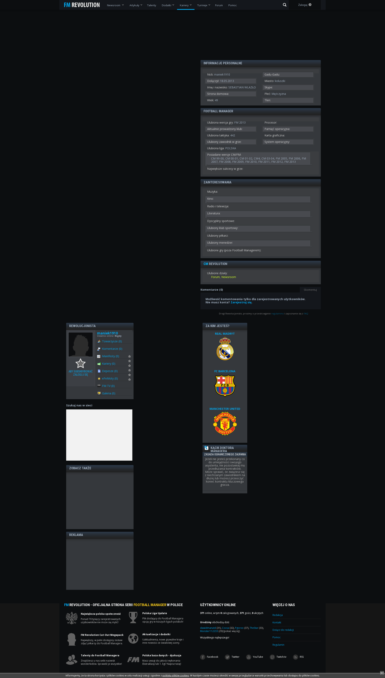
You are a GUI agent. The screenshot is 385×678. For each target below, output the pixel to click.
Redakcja (278, 615)
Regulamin (278, 644)
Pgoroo (241, 628)
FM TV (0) (108, 386)
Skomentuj (310, 289)
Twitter (235, 657)
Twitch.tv (281, 657)
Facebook (212, 657)
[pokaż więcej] (231, 631)
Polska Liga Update (154, 613)
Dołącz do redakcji (283, 630)
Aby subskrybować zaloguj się (81, 363)
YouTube (257, 657)
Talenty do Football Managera (100, 655)
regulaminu (277, 313)
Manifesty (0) (110, 356)
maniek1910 (107, 333)
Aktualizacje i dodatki (156, 634)
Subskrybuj (132, 357)
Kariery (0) (108, 363)
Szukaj (285, 5)
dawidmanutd (210, 628)
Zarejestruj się (241, 302)
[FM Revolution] (83, 4)
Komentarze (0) (112, 349)
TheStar (256, 628)
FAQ (306, 313)
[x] (382, 673)
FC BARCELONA (224, 371)
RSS (301, 657)
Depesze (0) (110, 371)
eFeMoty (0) (110, 378)
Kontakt (277, 622)
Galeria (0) (108, 393)
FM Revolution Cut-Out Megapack (102, 635)
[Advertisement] (100, 500)
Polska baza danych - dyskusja (161, 655)
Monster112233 (211, 631)
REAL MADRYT (225, 333)
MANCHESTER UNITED (225, 409)
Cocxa (228, 628)
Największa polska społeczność (101, 614)
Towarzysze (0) (112, 341)
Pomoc (277, 637)
